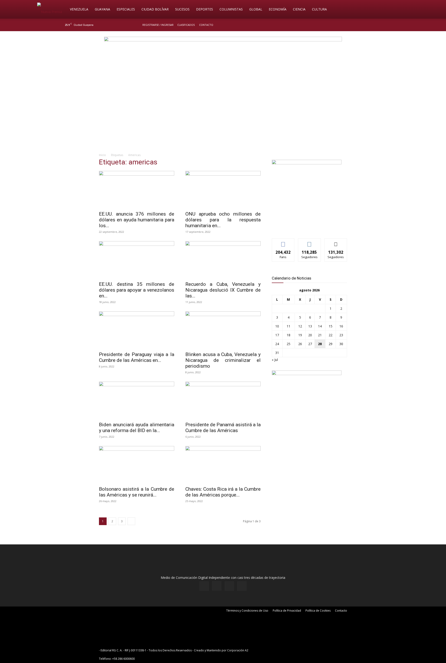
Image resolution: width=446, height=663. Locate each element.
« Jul (275, 359)
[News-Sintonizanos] (306, 163)
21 (320, 335)
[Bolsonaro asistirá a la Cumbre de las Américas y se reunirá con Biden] (136, 464)
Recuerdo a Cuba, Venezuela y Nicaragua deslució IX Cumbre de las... (223, 290)
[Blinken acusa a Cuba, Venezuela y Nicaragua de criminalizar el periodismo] (223, 330)
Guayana (102, 9)
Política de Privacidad (287, 611)
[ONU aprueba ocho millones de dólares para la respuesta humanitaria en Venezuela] (223, 189)
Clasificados (186, 25)
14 (320, 326)
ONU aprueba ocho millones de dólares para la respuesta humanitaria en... (223, 219)
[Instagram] (366, 25)
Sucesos (182, 9)
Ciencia (299, 9)
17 (277, 335)
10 (277, 326)
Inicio (102, 155)
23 (341, 335)
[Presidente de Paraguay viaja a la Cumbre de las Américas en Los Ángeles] (136, 330)
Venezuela (79, 9)
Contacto (206, 25)
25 (288, 344)
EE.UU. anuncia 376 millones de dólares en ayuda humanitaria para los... (136, 219)
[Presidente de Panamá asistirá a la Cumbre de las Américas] (223, 400)
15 (330, 326)
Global (255, 9)
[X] (374, 25)
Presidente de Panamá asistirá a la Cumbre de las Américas (223, 427)
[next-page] (131, 521)
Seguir (310, 242)
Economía (277, 9)
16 (341, 326)
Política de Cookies (318, 611)
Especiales (126, 9)
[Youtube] (382, 25)
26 (300, 344)
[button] (403, 9)
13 (310, 326)
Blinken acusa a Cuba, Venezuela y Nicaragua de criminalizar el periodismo (223, 360)
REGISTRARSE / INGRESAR (158, 25)
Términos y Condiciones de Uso (247, 611)
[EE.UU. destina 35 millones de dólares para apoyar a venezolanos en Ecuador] (136, 259)
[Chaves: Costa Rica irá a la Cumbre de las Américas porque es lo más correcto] (223, 464)
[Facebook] (359, 25)
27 (310, 344)
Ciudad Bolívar (155, 9)
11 (288, 326)
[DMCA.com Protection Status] (285, 650)
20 (310, 335)
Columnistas (231, 9)
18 (288, 335)
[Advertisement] (223, 113)
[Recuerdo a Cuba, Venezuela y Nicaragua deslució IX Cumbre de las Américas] (223, 259)
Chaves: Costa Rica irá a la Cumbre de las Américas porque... (223, 492)
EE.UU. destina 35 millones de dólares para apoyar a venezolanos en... (136, 290)
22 (330, 335)
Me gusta (283, 242)
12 (300, 326)
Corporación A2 (237, 650)
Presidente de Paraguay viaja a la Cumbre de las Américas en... (136, 357)
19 (300, 335)
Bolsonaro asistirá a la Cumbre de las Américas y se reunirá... (136, 492)
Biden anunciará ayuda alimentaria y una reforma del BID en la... (136, 427)
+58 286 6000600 (123, 659)
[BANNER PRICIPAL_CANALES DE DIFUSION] (223, 57)
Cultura (319, 9)
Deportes (204, 9)
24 (277, 344)
